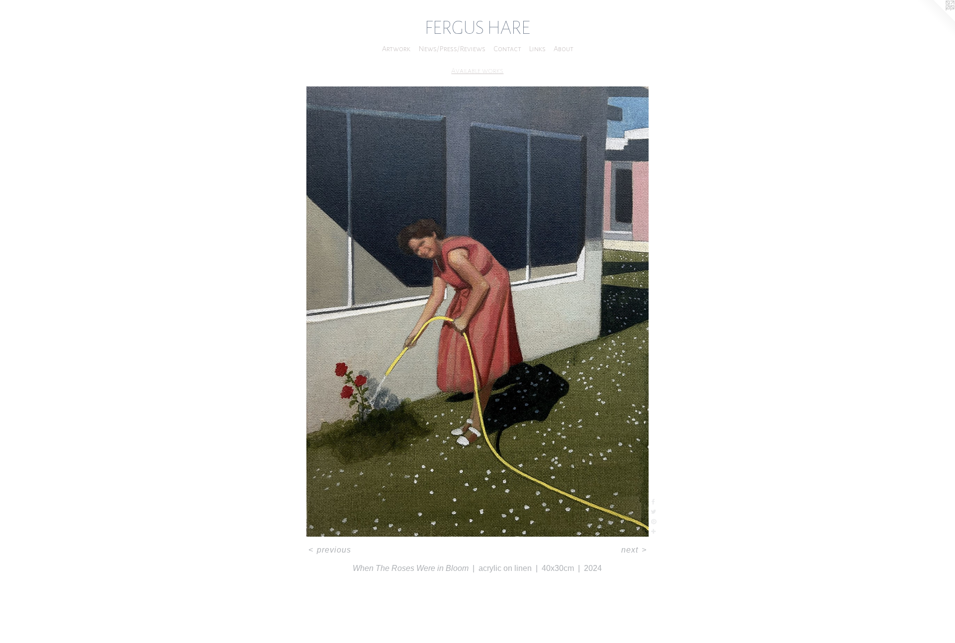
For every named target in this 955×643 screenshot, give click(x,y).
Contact (507, 49)
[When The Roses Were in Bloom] (477, 311)
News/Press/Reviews (451, 49)
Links (537, 49)
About (563, 49)
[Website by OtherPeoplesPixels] (935, 20)
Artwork (396, 49)
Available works (477, 71)
